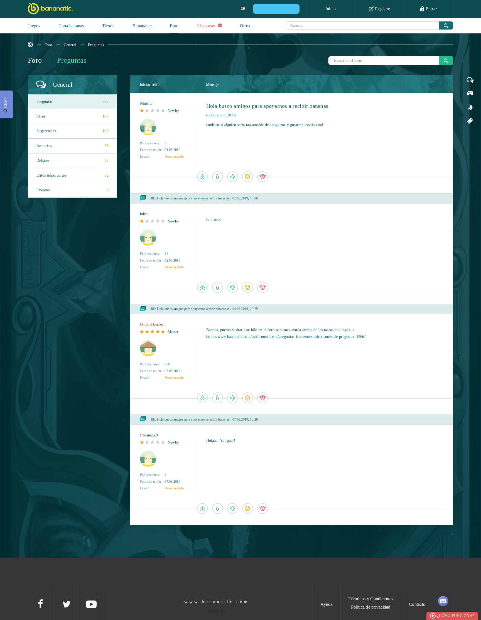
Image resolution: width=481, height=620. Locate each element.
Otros (245, 25)
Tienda (108, 25)
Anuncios (72, 146)
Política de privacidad (371, 607)
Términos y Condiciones (371, 598)
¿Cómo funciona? (455, 616)
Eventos (72, 190)
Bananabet (142, 25)
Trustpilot (216, 611)
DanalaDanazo (151, 325)
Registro (382, 8)
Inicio (330, 8)
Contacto (417, 604)
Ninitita (146, 103)
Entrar (430, 8)
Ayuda (326, 604)
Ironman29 (149, 435)
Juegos (34, 25)
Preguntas (96, 45)
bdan (144, 214)
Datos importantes (72, 175)
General (70, 45)
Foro (174, 25)
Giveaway (206, 25)
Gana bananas (71, 25)
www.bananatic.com (216, 601)
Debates (72, 160)
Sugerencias (72, 131)
